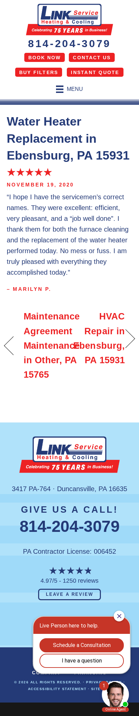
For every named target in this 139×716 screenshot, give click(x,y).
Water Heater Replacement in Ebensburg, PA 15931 (68, 138)
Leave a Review (69, 594)
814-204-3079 (69, 43)
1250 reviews (81, 580)
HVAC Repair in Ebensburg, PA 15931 (99, 338)
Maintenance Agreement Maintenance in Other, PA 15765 (52, 345)
